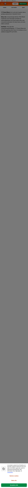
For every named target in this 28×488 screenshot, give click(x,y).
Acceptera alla (14, 485)
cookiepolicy (10, 472)
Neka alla (14, 480)
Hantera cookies (14, 476)
